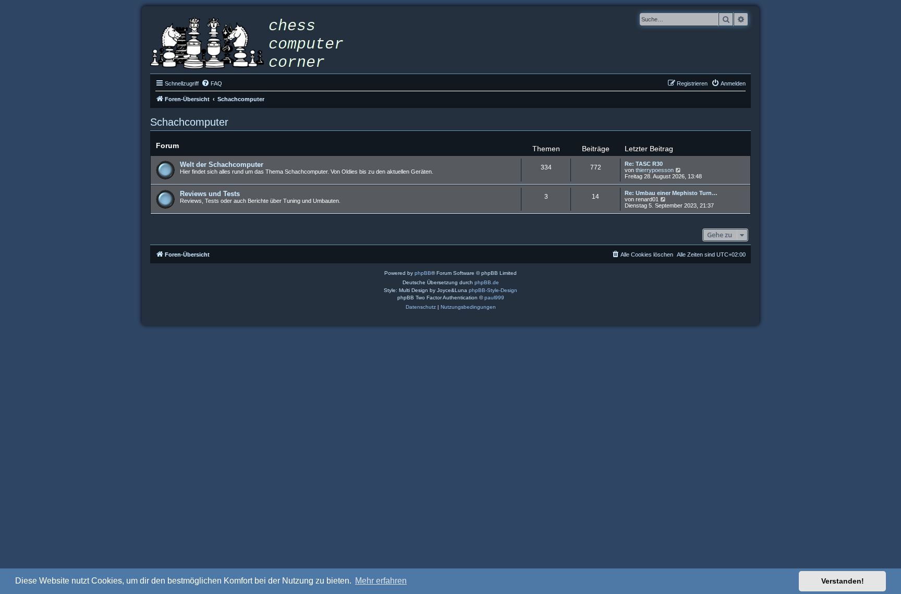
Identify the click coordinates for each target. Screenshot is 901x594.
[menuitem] (211, 83)
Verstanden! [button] (842, 581)
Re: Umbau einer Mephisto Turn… (671, 193)
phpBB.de (486, 282)
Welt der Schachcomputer (221, 164)
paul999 (494, 297)
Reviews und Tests (210, 194)
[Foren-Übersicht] (254, 44)
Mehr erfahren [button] (381, 580)
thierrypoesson (655, 170)
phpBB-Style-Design (493, 290)
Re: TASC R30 (644, 164)
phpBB (423, 273)
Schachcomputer (189, 122)
